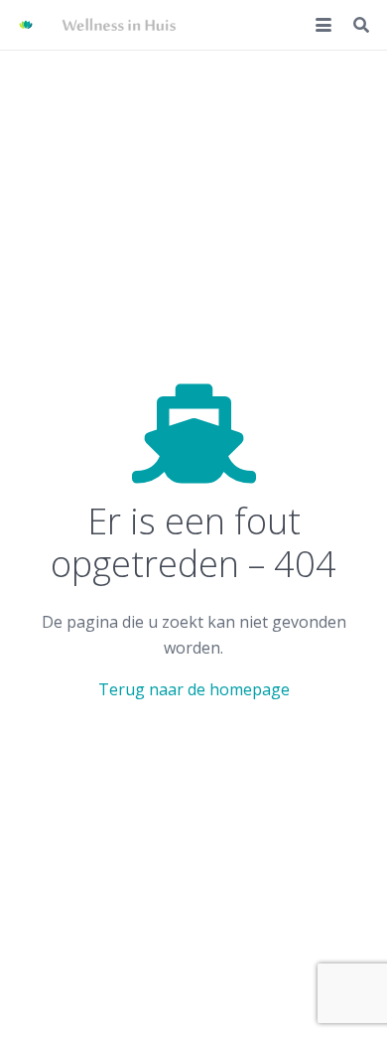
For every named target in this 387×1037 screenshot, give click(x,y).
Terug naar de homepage (194, 689)
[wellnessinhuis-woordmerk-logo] (119, 25)
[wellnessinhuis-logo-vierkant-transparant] (26, 25)
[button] (323, 25)
